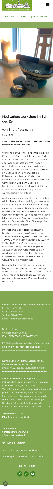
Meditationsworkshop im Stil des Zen (29, 16)
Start (7, 16)
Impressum (10, 428)
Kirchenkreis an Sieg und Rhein (22, 450)
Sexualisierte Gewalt (15, 435)
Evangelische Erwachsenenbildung (24, 456)
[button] (5, 483)
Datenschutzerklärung (16, 431)
